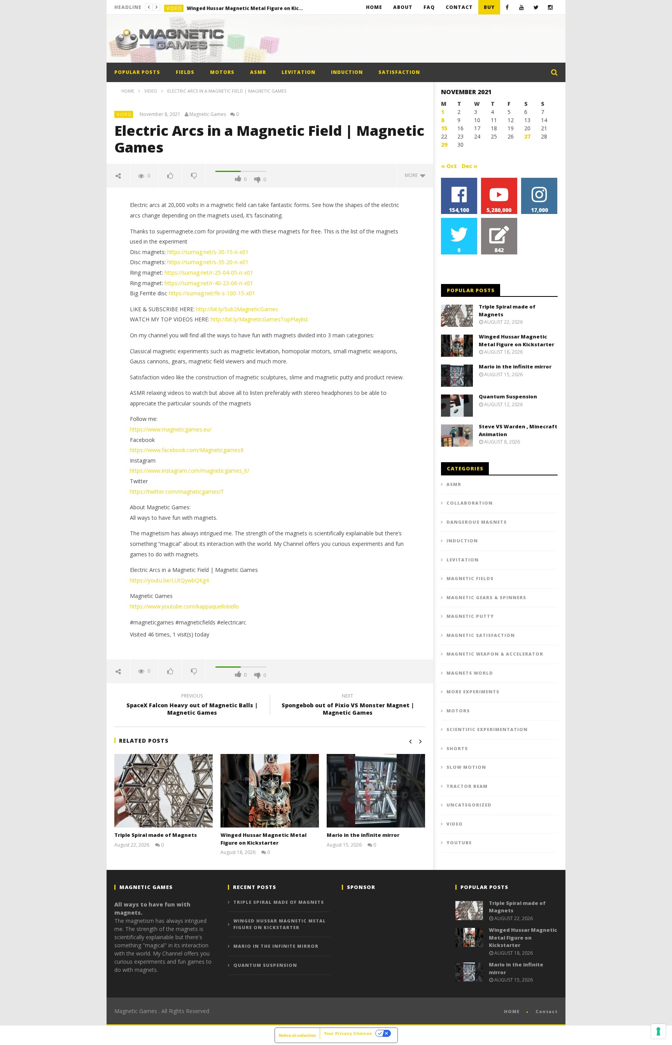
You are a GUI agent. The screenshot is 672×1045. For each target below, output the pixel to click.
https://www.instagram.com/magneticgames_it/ (189, 470)
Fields (185, 72)
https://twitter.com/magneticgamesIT (177, 491)
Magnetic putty (470, 616)
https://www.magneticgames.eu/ (171, 429)
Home (374, 7)
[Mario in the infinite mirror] (376, 791)
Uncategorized (469, 805)
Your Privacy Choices (348, 1033)
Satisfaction (399, 72)
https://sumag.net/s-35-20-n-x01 (207, 262)
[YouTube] (521, 7)
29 (444, 144)
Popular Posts (137, 72)
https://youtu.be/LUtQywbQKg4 (169, 580)
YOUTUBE (459, 842)
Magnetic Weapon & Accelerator (494, 654)
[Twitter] (536, 7)
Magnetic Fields (470, 578)
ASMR (258, 72)
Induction (347, 72)
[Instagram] (550, 7)
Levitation (298, 72)
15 (444, 128)
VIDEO (174, 7)
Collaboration (469, 503)
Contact (459, 7)
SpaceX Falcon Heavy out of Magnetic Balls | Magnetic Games (191, 705)
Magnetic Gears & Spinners (486, 597)
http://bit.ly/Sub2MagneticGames (237, 309)
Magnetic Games (207, 114)
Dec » (470, 166)
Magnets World (469, 673)
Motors (222, 72)
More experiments (472, 691)
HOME (512, 1011)
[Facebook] (507, 7)
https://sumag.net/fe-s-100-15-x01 (212, 293)
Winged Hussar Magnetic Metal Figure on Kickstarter (245, 7)
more (412, 175)
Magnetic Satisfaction (480, 635)
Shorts (457, 748)
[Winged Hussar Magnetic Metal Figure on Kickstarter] (269, 791)
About (403, 7)
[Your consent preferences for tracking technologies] (658, 1031)
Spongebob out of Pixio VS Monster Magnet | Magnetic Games (348, 705)
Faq (429, 7)
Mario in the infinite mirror (363, 834)
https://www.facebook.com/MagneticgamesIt (187, 450)
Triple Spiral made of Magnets (155, 834)
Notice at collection (297, 1035)
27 (527, 136)
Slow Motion (466, 767)
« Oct (449, 166)
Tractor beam (467, 786)
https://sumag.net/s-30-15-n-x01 (207, 252)
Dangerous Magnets (476, 522)
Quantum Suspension (508, 396)
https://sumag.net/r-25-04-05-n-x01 (208, 272)
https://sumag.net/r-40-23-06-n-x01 (208, 283)
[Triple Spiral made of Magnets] (163, 791)
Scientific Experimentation (487, 729)
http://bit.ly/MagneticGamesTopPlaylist (259, 319)
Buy (489, 7)
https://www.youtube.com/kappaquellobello (184, 606)
